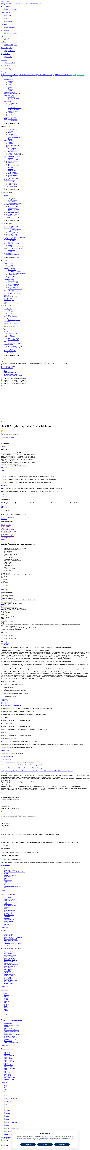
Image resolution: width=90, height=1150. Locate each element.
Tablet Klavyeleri (12, 183)
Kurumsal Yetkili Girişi (7, 368)
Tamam (3, 494)
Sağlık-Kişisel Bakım (42, 75)
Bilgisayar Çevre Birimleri (11, 161)
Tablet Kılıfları (12, 181)
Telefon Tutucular (13, 114)
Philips (6, 1007)
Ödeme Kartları (8, 298)
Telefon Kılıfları (12, 103)
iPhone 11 (10, 90)
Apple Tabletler (12, 148)
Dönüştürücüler (12, 172)
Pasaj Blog (38, 3)
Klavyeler (10, 164)
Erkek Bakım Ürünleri (10, 234)
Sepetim (3, 73)
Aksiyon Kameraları (13, 292)
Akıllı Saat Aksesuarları (14, 108)
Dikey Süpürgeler (13, 201)
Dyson (6, 996)
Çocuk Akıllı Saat (9, 919)
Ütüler (6, 195)
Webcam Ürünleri (13, 173)
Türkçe (6, 1086)
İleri (4, 446)
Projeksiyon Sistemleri (10, 316)
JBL (5, 1002)
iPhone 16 (10, 82)
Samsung (6, 995)
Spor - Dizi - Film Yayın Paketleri (17, 273)
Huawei (6, 1001)
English (6, 1087)
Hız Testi (6, 887)
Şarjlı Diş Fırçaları (13, 240)
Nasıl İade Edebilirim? (10, 939)
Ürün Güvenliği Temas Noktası (13, 937)
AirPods (10, 104)
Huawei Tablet (8, 979)
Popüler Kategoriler (8, 894)
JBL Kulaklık (8, 953)
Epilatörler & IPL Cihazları (11, 243)
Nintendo (10, 266)
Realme (6, 1009)
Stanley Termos (8, 983)
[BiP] (45, 1104)
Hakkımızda (5, 865)
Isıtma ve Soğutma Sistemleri (12, 214)
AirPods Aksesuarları (14, 109)
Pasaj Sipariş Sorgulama (11, 940)
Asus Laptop (7, 977)
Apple (6, 993)
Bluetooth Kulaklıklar (10, 905)
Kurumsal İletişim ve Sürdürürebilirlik (14, 872)
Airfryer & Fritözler (13, 206)
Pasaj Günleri (8, 1028)
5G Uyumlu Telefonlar (10, 119)
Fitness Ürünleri (12, 333)
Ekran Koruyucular (13, 111)
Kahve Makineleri (13, 211)
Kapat (2, 470)
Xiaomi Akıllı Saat (9, 974)
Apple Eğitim (8, 1023)
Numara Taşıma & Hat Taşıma (12, 886)
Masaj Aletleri (8, 253)
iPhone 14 (10, 86)
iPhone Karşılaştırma (10, 942)
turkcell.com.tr (5, 1)
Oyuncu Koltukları (13, 285)
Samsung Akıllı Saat (9, 975)
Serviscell (10, 349)
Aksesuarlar (7, 101)
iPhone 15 (10, 84)
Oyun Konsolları (9, 263)
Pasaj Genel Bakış (9, 869)
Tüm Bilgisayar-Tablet (10, 186)
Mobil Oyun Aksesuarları (15, 289)
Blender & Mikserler (13, 209)
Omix (5, 1006)
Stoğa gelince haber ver (7, 437)
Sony (5, 1014)
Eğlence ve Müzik (13, 274)
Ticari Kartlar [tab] (4, 644)
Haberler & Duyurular (10, 870)
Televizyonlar (8, 309)
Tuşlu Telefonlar (8, 116)
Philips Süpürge (8, 961)
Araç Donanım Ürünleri (14, 347)
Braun (6, 998)
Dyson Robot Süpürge (10, 980)
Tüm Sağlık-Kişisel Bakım (11, 254)
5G (5, 884)
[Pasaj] (3, 4)
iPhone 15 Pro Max (9, 1062)
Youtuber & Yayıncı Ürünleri (12, 293)
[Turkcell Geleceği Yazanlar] (45, 1128)
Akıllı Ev (6, 883)
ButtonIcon (4, 467)
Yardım (33, 3)
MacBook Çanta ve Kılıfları (15, 154)
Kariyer (6, 873)
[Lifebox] (45, 1110)
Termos (10, 335)
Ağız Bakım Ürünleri (10, 239)
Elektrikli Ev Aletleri (30, 75)
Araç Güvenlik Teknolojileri (15, 346)
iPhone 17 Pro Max (9, 1055)
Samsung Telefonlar (9, 952)
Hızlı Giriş (4, 365)
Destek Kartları (12, 270)
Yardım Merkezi (8, 934)
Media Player (8, 321)
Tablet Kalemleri (12, 184)
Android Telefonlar (9, 92)
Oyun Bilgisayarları (13, 145)
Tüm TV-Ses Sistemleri (10, 323)
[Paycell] (45, 1113)
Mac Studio (11, 134)
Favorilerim (17, 3)
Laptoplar (10, 143)
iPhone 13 (10, 87)
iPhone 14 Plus (8, 1065)
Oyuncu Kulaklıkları (13, 284)
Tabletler (6, 147)
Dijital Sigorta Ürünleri (14, 278)
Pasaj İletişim (8, 876)
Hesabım (8, 6)
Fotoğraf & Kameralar (10, 290)
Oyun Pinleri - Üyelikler (14, 271)
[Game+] (45, 1119)
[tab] (6, 525)
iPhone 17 (10, 81)
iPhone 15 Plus (8, 1058)
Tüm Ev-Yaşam (8, 352)
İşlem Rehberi (8, 935)
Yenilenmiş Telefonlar (10, 117)
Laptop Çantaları (12, 175)
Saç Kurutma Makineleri (14, 229)
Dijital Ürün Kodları (9, 268)
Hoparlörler (11, 167)
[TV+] (45, 1107)
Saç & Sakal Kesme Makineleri (16, 237)
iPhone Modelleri (9, 900)
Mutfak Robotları (12, 208)
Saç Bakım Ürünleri (9, 228)
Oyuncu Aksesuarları (10, 279)
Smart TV (10, 310)
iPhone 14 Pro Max (9, 1068)
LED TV (10, 312)
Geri (2, 446)
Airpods (6, 924)
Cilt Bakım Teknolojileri (11, 226)
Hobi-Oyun (51, 75)
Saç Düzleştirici (8, 923)
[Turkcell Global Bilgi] (45, 1122)
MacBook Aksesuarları (10, 151)
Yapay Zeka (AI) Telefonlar (12, 93)
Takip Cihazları (12, 100)
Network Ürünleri (13, 159)
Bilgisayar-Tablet (19, 75)
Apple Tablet (7, 971)
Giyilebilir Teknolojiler (10, 95)
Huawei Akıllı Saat (9, 966)
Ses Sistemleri (8, 318)
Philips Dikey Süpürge (10, 960)
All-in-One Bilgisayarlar (14, 136)
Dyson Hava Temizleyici (11, 964)
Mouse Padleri (12, 170)
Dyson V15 (7, 1076)
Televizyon (7, 916)
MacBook (10, 142)
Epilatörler (11, 245)
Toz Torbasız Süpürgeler (14, 203)
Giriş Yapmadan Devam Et (8, 366)
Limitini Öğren (5, 750)
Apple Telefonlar (9, 79)
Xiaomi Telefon (8, 972)
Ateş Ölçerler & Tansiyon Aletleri (13, 248)
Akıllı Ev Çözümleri (9, 336)
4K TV (10, 313)
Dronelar (6, 295)
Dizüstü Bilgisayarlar (10, 140)
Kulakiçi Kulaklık (9, 921)
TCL (5, 1012)
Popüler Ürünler (7, 1049)
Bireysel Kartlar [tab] (5, 643)
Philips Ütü (7, 968)
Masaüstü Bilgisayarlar (10, 129)
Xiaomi (6, 1010)
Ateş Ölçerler (11, 250)
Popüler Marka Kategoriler (10, 948)
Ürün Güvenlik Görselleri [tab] (8, 704)
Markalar (11, 3)
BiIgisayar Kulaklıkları (14, 165)
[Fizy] (45, 1095)
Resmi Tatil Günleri (9, 1036)
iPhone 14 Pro (8, 1066)
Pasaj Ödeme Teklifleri (10, 1037)
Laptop (6, 908)
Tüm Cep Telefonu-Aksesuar (12, 120)
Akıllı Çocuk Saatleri (13, 98)
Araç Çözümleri (8, 344)
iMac (9, 132)
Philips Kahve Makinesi (10, 955)
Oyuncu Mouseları (13, 282)
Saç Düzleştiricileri (13, 232)
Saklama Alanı (12, 276)
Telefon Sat (7, 945)
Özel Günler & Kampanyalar (11, 1020)
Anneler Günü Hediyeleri (11, 1039)
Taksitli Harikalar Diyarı (11, 1042)
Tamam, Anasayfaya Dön (8, 517)
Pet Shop (6, 341)
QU (2, 421)
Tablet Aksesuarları (9, 180)
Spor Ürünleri (8, 332)
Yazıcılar (10, 177)
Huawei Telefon (8, 982)
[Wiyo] (45, 1125)
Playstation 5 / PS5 (13, 265)
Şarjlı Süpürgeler (12, 200)
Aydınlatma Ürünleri (13, 338)
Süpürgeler (7, 197)
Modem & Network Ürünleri (12, 156)
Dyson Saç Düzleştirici (10, 958)
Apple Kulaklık (8, 963)
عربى (5, 1089)
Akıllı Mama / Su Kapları (15, 343)
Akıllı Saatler (11, 97)
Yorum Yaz (4, 598)
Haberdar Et (18, 465)
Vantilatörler (11, 215)
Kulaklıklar (11, 106)
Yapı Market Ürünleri (10, 351)
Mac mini (10, 131)
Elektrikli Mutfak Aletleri (11, 204)
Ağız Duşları (11, 242)
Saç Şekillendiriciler (13, 231)
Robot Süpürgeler (13, 198)
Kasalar (10, 139)
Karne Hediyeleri (9, 1033)
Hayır (2, 485)
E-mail (19, 452)
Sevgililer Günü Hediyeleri (11, 1031)
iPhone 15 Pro (8, 1060)
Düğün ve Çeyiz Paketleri (11, 1025)
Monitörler (11, 162)
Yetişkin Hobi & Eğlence (11, 296)
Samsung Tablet (8, 956)
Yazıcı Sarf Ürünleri (13, 178)
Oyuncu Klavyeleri (13, 281)
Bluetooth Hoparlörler (14, 320)
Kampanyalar (4, 3)
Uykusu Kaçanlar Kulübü (11, 1030)
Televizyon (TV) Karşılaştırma (12, 943)
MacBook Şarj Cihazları (14, 153)
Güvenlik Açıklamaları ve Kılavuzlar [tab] (11, 705)
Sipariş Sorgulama (26, 3)
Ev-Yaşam (68, 75)
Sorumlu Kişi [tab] (4, 700)
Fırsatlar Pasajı (8, 1026)
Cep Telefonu (8, 897)
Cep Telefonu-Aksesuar (7, 75)
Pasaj (5, 371)
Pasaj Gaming (8, 880)
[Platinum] (45, 1101)
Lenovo (6, 1004)
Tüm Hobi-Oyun (9, 300)
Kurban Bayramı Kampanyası (12, 1034)
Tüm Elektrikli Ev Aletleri (11, 217)
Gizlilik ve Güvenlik (10, 875)
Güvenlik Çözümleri (13, 340)
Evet (5, 485)
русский (6, 1091)
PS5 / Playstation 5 (9, 1077)
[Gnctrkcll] (45, 1116)
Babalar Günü (8, 1041)
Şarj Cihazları (11, 112)
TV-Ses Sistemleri (60, 75)
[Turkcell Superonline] (45, 1098)
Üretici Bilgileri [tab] (5, 702)
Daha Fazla (4, 589)
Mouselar (10, 169)
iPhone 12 (10, 89)
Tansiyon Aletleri (12, 251)
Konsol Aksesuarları (13, 287)
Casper (6, 999)
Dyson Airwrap (8, 1074)
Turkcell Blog (8, 881)
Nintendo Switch (9, 1079)
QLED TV (11, 315)
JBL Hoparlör (8, 969)
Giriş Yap (3, 6)
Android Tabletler (13, 150)
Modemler (10, 158)
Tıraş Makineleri (12, 235)
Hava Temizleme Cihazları (11, 212)
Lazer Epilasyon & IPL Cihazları (17, 246)
